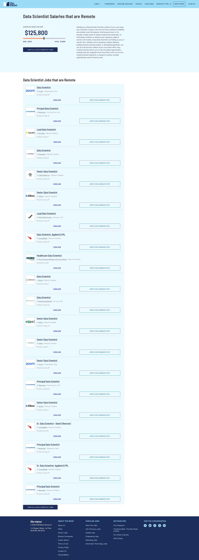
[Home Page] (10, 4)
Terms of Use (63, 543)
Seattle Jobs (90, 532)
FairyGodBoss (63, 554)
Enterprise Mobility (45, 301)
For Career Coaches (121, 534)
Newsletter (163, 4)
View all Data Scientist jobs (40, 50)
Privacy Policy (63, 547)
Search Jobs (63, 532)
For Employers (118, 525)
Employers (179, 4)
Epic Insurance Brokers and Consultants (53, 259)
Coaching (149, 4)
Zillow (41, 196)
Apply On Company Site (100, 100)
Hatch (41, 343)
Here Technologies (45, 217)
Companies (110, 4)
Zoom (41, 91)
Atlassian (42, 112)
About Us (61, 525)
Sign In (191, 4)
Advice (138, 4)
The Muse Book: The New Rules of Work (125, 530)
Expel (41, 322)
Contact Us (62, 551)
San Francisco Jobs (93, 529)
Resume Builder (125, 4)
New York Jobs (91, 525)
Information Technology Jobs (96, 543)
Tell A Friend (118, 538)
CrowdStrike (43, 238)
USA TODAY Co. (44, 175)
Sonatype (42, 154)
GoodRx (42, 133)
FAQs (60, 529)
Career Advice (63, 540)
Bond (41, 280)
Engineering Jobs (92, 536)
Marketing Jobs (91, 540)
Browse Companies (65, 536)
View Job (57, 100)
